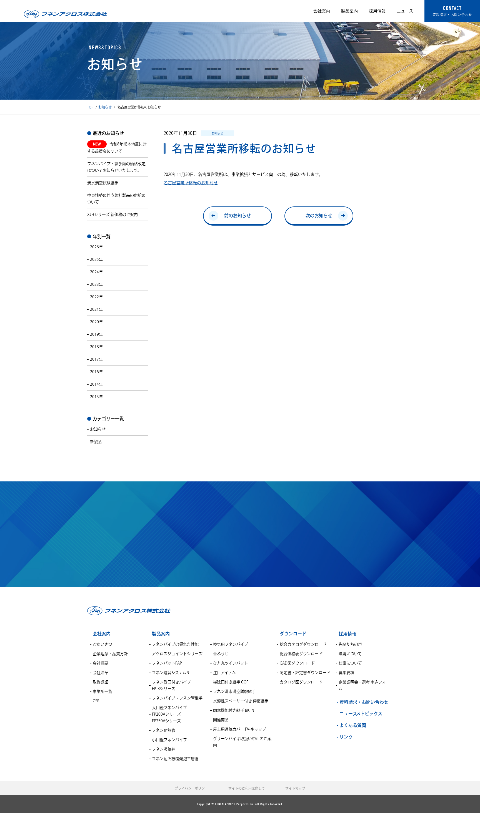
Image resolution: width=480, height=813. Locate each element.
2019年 (96, 334)
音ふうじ (221, 654)
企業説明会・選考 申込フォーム (364, 685)
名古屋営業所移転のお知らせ (191, 183)
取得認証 (100, 682)
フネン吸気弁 (163, 749)
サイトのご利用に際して (246, 788)
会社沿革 (100, 673)
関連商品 (221, 720)
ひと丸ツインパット (230, 663)
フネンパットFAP (167, 663)
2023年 (96, 284)
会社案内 (321, 11)
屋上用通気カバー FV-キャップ (239, 729)
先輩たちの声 (350, 644)
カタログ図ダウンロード (301, 682)
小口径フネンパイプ (169, 740)
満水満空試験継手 (102, 183)
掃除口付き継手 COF (230, 682)
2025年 (96, 259)
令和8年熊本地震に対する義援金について (117, 147)
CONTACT (452, 10)
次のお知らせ (319, 215)
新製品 (96, 442)
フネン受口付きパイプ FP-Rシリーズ (171, 685)
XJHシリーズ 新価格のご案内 (112, 214)
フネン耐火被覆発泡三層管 (175, 759)
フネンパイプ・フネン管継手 (177, 698)
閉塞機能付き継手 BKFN (233, 710)
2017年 (96, 359)
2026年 (96, 247)
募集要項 (346, 673)
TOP (90, 107)
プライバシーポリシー (191, 788)
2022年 (96, 297)
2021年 (96, 309)
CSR (96, 701)
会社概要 (100, 663)
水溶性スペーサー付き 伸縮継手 (240, 701)
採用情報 (377, 11)
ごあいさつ (102, 644)
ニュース (405, 11)
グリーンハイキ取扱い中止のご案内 (242, 742)
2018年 (96, 347)
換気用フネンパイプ (230, 644)
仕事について (350, 663)
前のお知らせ (237, 215)
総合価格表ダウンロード (301, 654)
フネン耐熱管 (163, 730)
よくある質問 (352, 725)
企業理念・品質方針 (110, 654)
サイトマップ (295, 788)
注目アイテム (224, 673)
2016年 (96, 372)
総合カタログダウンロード (303, 644)
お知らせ (105, 107)
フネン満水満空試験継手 (234, 691)
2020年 (96, 322)
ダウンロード (293, 634)
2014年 (96, 384)
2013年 (96, 397)
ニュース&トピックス (360, 713)
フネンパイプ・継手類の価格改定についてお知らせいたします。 (116, 167)
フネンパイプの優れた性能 (175, 644)
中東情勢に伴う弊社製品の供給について (116, 198)
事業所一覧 (102, 691)
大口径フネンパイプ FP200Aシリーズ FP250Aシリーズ (169, 714)
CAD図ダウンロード (297, 663)
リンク (346, 737)
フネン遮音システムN (170, 673)
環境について (350, 654)
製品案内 (349, 11)
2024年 (96, 272)
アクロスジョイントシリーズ (177, 654)
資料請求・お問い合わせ (240, 533)
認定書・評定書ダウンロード (305, 673)
